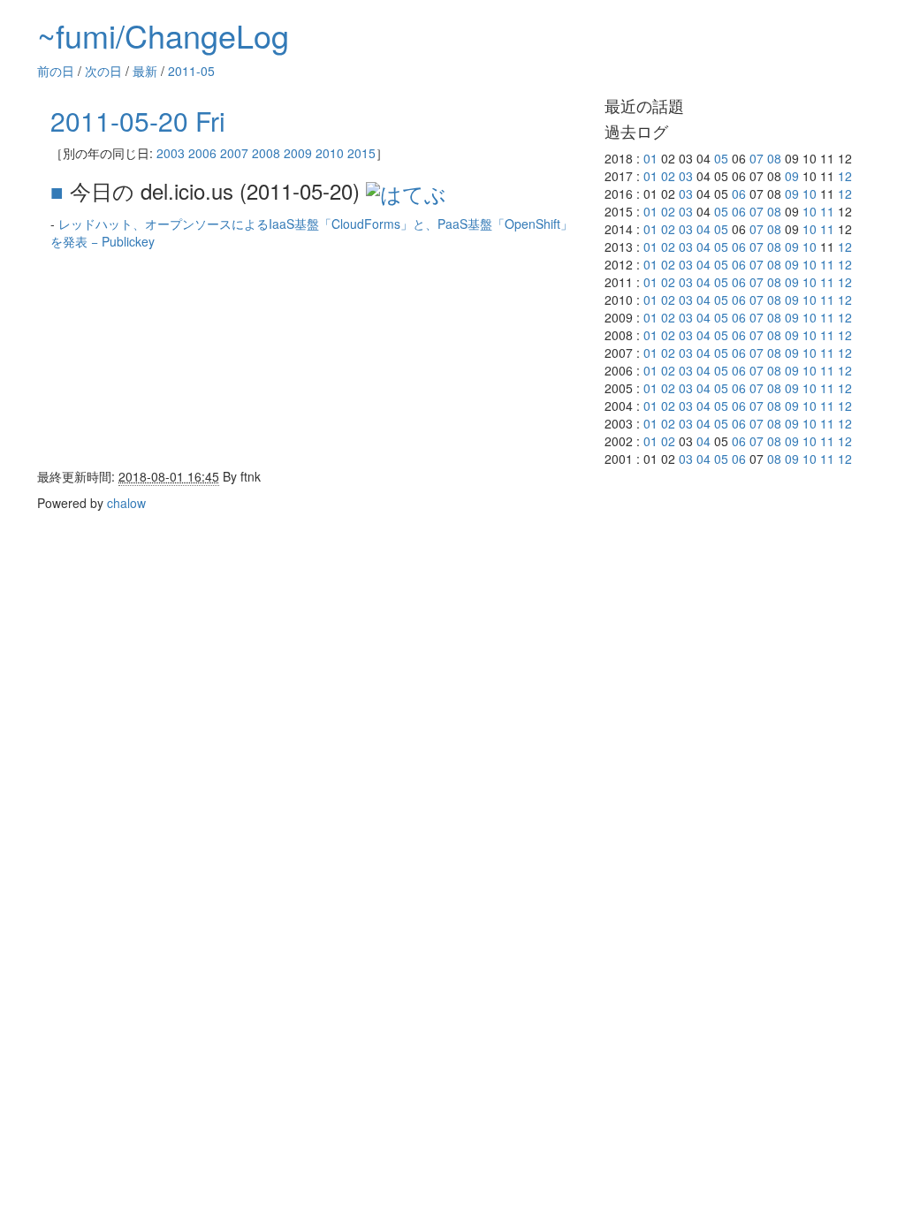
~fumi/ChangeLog (163, 34)
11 (827, 211)
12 (845, 176)
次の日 (103, 71)
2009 (298, 153)
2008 (266, 153)
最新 (145, 71)
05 (721, 158)
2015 (361, 153)
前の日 (55, 71)
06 (739, 193)
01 (650, 158)
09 (792, 176)
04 (703, 229)
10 (809, 193)
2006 (202, 153)
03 (686, 176)
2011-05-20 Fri (137, 121)
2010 (330, 153)
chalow (126, 503)
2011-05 (191, 71)
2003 (170, 153)
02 (668, 176)
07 (756, 158)
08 (774, 158)
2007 (234, 153)
